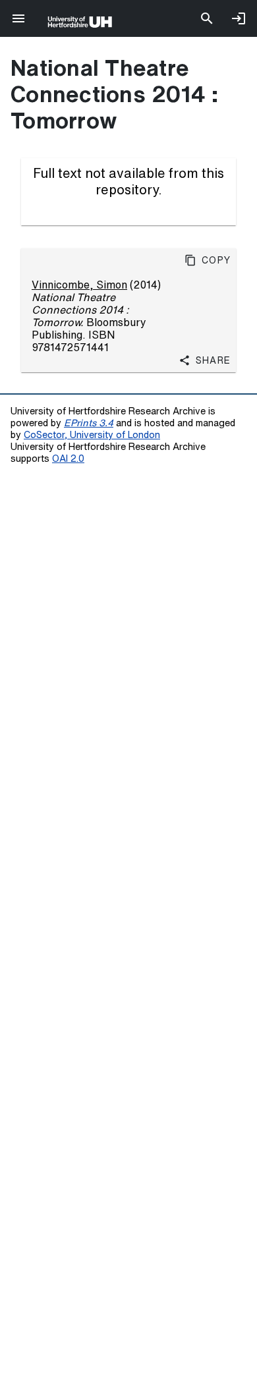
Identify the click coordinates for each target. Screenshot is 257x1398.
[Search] (207, 18)
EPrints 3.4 (88, 423)
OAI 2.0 (68, 458)
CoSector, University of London (92, 434)
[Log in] (238, 18)
